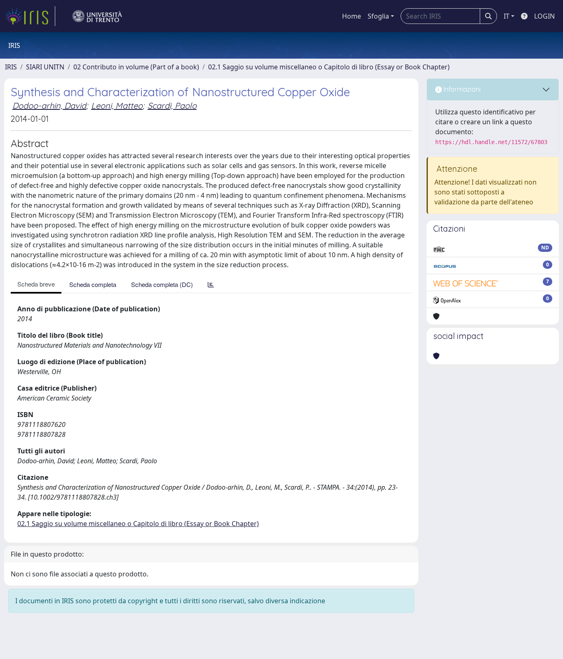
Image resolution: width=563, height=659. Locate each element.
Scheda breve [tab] (36, 284)
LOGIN (544, 16)
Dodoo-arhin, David (49, 105)
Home (351, 16)
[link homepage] (30, 16)
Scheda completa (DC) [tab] (162, 284)
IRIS (11, 66)
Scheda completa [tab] (92, 284)
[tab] (211, 284)
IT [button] (506, 16)
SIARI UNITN (45, 66)
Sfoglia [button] (378, 16)
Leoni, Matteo (117, 105)
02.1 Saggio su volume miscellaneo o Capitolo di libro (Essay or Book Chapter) (329, 66)
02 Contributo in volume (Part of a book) (136, 66)
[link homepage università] (97, 16)
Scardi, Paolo (172, 105)
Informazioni (461, 89)
